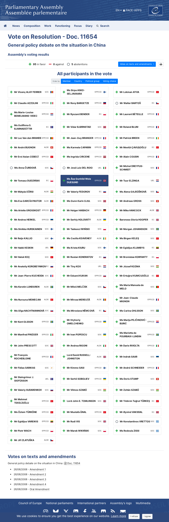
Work (47, 25)
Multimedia (143, 503)
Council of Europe (30, 503)
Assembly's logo (121, 503)
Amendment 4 (38, 484)
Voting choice (109, 81)
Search (104, 25)
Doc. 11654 (73, 463)
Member (67, 81)
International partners (91, 503)
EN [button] (117, 10)
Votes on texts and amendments (136, 64)
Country (78, 81)
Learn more (118, 516)
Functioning (62, 25)
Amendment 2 (38, 474)
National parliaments (59, 503)
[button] (161, 64)
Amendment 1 (38, 469)
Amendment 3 (38, 479)
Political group (92, 81)
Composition (32, 25)
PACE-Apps (134, 10)
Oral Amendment (39, 489)
